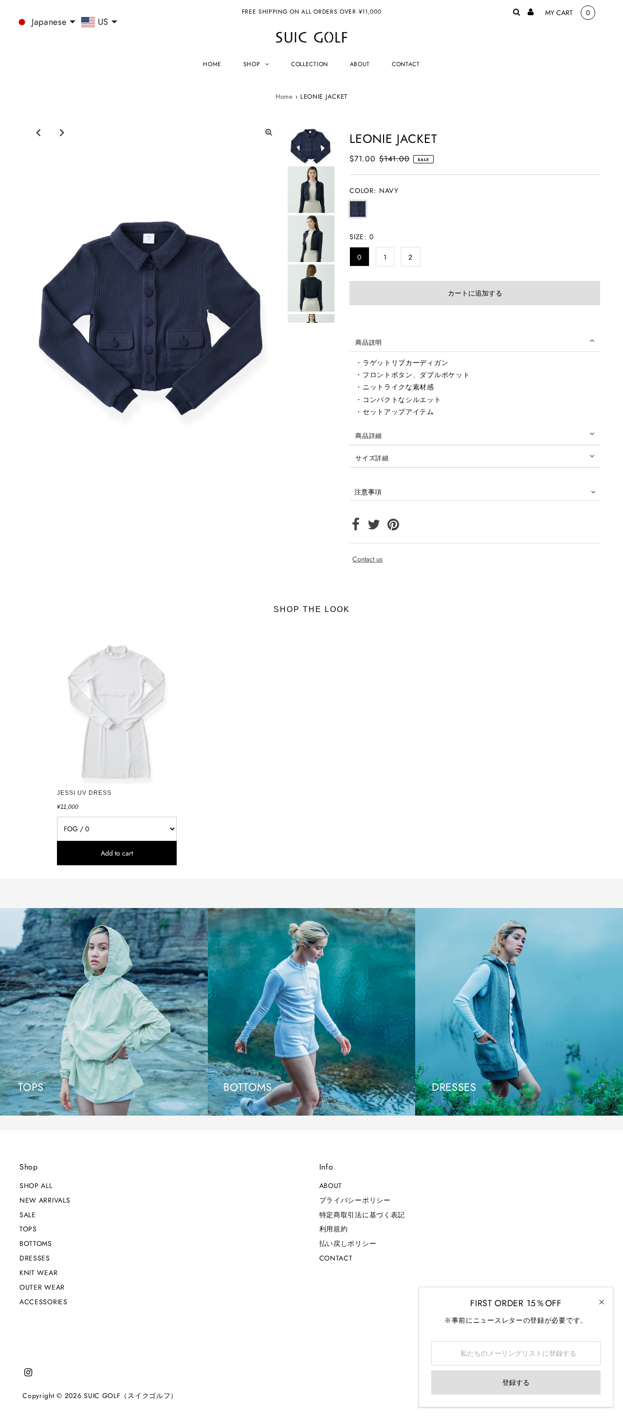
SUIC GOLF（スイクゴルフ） (131, 1395)
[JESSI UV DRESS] (117, 704)
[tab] (474, 341)
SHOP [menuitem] (251, 64)
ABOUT (331, 1185)
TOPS (28, 1229)
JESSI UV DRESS (84, 792)
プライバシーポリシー (355, 1200)
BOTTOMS (35, 1243)
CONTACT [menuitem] (406, 64)
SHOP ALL (36, 1185)
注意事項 (368, 492)
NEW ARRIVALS (44, 1200)
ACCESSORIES (43, 1302)
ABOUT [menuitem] (360, 64)
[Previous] (38, 132)
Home (284, 96)
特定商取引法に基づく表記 (362, 1215)
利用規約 (333, 1229)
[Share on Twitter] (374, 527)
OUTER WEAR (42, 1287)
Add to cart (117, 853)
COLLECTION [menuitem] (309, 64)
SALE (27, 1215)
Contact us (367, 559)
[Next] (62, 132)
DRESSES (34, 1258)
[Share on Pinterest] (393, 527)
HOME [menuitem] (212, 64)
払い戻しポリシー (348, 1243)
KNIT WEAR (38, 1272)
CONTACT (336, 1258)
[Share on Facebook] (356, 527)
